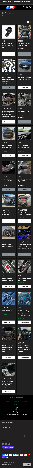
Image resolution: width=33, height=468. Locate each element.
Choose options (8, 122)
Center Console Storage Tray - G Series (24, 279)
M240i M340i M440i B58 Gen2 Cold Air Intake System (23, 113)
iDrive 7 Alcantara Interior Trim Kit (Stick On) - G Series (7, 180)
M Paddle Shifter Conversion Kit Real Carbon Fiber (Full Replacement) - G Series (24, 313)
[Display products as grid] (28, 22)
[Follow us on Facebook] (3, 444)
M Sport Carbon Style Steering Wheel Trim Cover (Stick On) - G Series (7, 348)
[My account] (27, 7)
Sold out (25, 54)
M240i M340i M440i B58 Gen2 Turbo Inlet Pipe (7, 45)
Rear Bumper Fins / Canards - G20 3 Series (24, 213)
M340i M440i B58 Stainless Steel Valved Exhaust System (8, 79)
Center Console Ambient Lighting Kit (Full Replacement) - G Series (24, 246)
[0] (30, 7)
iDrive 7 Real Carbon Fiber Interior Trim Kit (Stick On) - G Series (7, 383)
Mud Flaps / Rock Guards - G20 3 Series (7, 245)
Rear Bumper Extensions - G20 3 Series (8, 213)
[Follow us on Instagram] (6, 444)
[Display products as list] (30, 22)
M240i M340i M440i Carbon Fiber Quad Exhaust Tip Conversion (8, 147)
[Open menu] (2, 7)
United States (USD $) (16, 436)
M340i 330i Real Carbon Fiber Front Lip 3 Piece (24, 78)
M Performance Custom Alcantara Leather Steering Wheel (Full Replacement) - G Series (8, 114)
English (4, 436)
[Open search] (24, 7)
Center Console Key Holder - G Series (7, 311)
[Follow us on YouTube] (9, 444)
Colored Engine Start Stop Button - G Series (7, 279)
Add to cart (8, 54)
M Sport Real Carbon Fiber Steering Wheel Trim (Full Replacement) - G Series (24, 348)
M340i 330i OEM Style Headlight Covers (24, 44)
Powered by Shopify (6, 464)
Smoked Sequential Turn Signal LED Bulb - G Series (24, 180)
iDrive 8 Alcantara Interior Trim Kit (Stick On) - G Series (24, 147)
